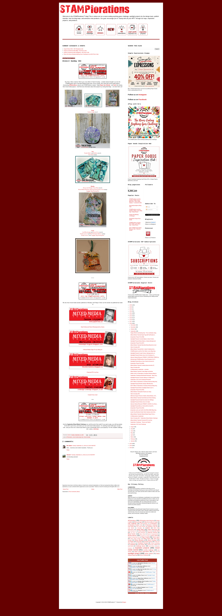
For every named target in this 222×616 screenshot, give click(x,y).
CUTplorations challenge (151, 525)
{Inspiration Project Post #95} (137, 389)
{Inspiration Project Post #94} (137, 408)
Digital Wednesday (152, 529)
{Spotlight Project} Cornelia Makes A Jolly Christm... (143, 339)
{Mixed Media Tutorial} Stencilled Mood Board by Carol (143, 345)
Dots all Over (96, 232)
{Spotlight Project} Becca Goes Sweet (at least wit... (142, 361)
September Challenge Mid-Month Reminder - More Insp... (144, 375)
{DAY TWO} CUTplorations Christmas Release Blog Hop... (144, 381)
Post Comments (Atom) (74, 491)
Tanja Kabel (139, 541)
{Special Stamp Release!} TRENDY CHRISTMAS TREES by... (145, 357)
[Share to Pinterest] (96, 435)
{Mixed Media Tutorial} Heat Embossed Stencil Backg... (143, 397)
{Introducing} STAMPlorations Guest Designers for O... (143, 359)
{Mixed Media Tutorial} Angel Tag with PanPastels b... (143, 335)
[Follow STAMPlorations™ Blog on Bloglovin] (150, 222)
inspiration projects (142, 548)
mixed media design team (78, 437)
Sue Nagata (131, 541)
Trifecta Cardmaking (155, 543)
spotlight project (134, 553)
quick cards (155, 551)
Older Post (119, 489)
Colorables (139, 528)
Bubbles (95, 153)
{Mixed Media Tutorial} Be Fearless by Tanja (141, 391)
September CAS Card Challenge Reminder (141, 379)
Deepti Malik (140, 529)
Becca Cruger (138, 522)
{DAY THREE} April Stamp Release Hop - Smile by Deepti (135, 229)
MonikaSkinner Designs (145, 535)
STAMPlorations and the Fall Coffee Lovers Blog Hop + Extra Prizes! (135, 224)
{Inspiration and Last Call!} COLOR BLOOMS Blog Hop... (144, 410)
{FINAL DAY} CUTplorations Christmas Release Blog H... (144, 373)
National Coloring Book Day (134, 537)
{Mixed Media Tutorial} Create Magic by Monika (142, 371)
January (133, 441)
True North (90, 154)
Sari (104, 85)
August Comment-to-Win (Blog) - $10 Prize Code (75, 50)
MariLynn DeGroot (152, 532)
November (133, 327)
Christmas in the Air (152, 526)
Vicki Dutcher (141, 544)
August (132, 426)
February (133, 439)
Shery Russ (146, 538)
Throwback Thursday (143, 543)
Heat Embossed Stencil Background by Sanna (92, 327)
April (132, 435)
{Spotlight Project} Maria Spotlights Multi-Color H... (142, 387)
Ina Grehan (149, 530)
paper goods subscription (142, 551)
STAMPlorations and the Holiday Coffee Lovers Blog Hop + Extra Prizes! (135, 211)
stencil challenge (144, 555)
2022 (130, 311)
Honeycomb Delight (88, 187)
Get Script (137, 593)
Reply (68, 450)
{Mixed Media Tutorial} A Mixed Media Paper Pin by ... (143, 414)
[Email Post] (87, 434)
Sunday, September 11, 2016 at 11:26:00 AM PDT (84, 445)
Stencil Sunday (87, 437)
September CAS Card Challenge (138, 424)
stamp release (149, 553)
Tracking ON (147, 593)
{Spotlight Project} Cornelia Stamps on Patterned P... (143, 377)
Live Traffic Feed (142, 560)
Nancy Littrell (154, 535)
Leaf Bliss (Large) (86, 232)
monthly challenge (148, 550)
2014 (130, 445)
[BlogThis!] (91, 435)
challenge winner (140, 546)
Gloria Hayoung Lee (132, 530)
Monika (108, 85)
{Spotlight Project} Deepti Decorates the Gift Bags (142, 400)
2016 (130, 323)
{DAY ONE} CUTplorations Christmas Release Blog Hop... (144, 385)
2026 (130, 305)
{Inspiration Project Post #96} (137, 363)
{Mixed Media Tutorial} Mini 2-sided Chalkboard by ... (143, 349)
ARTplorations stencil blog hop (146, 520)
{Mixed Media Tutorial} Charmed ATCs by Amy (141, 420)
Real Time (142, 593)
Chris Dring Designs (140, 526)
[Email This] (90, 435)
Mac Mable (69, 445)
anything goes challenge (152, 544)
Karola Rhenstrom (142, 532)
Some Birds (96, 187)
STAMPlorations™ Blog (134, 567)
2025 (130, 307)
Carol (114, 85)
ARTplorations (73, 85)
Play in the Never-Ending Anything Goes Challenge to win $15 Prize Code (81, 54)
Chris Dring (130, 526)
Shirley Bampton (139, 540)
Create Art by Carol (92, 394)
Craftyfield (147, 528)
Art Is (102, 189)
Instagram (143, 95)
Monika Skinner (132, 535)
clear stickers (152, 546)
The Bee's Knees (148, 541)
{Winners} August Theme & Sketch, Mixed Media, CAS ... (144, 395)
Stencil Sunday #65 (135, 347)
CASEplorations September (137, 416)
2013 (130, 447)
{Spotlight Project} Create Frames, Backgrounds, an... (143, 353)
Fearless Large (91, 112)
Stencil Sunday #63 (135, 393)
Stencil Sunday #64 (135, 367)
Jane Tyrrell (157, 531)
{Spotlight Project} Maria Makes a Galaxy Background (143, 341)
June (132, 430)
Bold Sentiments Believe (96, 233)
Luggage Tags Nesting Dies (92, 191)
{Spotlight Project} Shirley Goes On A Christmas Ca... (143, 355)
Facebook (143, 99)
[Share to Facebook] (94, 435)
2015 (130, 443)
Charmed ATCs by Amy (92, 372)
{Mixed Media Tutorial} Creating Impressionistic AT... (143, 365)
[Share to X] (93, 435)
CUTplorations (153, 523)
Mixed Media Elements (83, 189)
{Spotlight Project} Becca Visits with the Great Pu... (142, 406)
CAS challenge (132, 523)
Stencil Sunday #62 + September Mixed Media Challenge (144, 418)
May (132, 432)
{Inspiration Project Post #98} (137, 337)
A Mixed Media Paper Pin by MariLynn (92, 349)
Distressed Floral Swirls (95, 189)
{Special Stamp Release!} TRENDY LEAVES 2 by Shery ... (144, 404)
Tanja (101, 85)
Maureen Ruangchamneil (152, 534)
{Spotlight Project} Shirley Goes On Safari (140, 402)
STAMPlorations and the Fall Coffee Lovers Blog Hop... (143, 351)
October (133, 329)
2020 (130, 315)
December (133, 325)
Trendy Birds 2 (87, 153)
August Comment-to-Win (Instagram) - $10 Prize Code (76, 52)
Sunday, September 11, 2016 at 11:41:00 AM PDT (83, 454)
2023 (130, 309)
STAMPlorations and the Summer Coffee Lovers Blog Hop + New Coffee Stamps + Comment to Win (135, 200)
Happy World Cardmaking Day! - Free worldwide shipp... (144, 333)
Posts (148, 207)
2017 (130, 321)
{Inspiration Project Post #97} (137, 343)
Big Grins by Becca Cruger (151, 522)
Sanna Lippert (156, 537)
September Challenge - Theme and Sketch (141, 422)
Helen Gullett (142, 531)
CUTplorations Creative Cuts (135, 525)
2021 (130, 313)
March (132, 437)
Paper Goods (145, 537)
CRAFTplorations (144, 523)
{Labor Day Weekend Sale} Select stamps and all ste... (143, 412)
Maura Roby (142, 534)
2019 (130, 317)
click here (96, 429)
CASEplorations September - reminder (140, 369)
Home (92, 489)
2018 (130, 319)
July (132, 428)
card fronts (130, 546)
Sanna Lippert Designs (135, 538)
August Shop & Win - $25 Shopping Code (73, 49)
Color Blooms (131, 528)
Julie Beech (132, 532)
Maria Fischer (132, 534)
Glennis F (69, 454)
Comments (149, 209)
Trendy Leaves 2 (84, 233)
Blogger (124, 602)
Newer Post (65, 489)
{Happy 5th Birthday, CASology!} (134, 215)
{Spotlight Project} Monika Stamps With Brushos (142, 383)
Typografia (132, 544)
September (133, 331)
